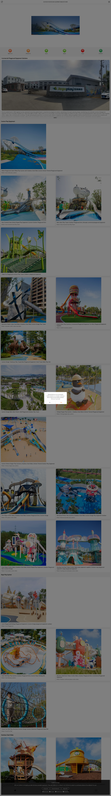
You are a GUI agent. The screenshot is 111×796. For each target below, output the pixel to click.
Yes (61, 402)
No (49, 402)
